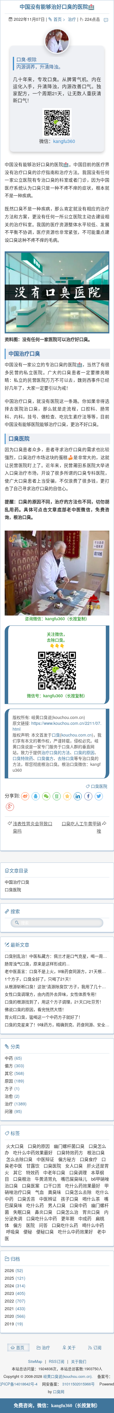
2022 (9, 1301)
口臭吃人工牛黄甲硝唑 (81, 827)
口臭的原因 (84, 752)
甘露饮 (32, 1166)
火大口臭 (15, 1146)
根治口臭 (96, 1152)
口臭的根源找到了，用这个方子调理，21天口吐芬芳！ (54, 1002)
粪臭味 (54, 1192)
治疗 (72, 19)
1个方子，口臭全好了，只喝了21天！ (39, 979)
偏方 (9, 1065)
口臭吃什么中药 (41, 1218)
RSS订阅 (56, 1361)
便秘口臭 (45, 1231)
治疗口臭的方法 (55, 752)
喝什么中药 (93, 1225)
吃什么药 (35, 1205)
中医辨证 (48, 1199)
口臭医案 (30, 1185)
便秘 (27, 1231)
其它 (9, 1073)
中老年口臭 (54, 1172)
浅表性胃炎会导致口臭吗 (32, 827)
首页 (57, 19)
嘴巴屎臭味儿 (74, 1179)
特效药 (32, 1172)
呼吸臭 (12, 1231)
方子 (9, 1088)
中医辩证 (45, 1159)
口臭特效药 (23, 758)
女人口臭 (74, 1166)
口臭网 (58, 1391)
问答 (9, 1111)
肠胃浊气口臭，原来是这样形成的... (37, 964)
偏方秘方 (67, 1159)
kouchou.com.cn (76, 735)
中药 (9, 1058)
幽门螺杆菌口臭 (69, 1146)
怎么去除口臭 (19, 1159)
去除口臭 (66, 758)
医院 (30, 1225)
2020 (9, 1316)
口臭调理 (78, 1172)
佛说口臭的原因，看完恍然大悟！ (35, 1009)
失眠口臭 (22, 1212)
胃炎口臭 (91, 1212)
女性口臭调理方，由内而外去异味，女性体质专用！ (52, 994)
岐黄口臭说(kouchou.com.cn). (68, 1376)
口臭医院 (99, 786)
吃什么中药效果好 (75, 1231)
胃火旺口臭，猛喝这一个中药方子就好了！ (43, 1017)
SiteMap (35, 1361)
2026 (9, 1270)
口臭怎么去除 (78, 1192)
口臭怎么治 (67, 1212)
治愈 (9, 1096)
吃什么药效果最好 (82, 1185)
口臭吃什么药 (65, 1225)
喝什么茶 (91, 1199)
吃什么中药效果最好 (33, 1152)
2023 (9, 1293)
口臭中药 (78, 1205)
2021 (9, 1308)
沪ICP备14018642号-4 (18, 1384)
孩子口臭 (69, 1199)
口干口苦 (52, 1185)
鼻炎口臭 (43, 1212)
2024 (9, 1285)
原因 (9, 1081)
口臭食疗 (88, 1159)
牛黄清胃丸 (46, 1179)
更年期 (67, 1218)
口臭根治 (22, 1179)
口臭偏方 (45, 758)
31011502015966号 (78, 1384)
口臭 (56, 735)
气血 (39, 1192)
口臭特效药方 (70, 1152)
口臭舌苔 (26, 1199)
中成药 (84, 1218)
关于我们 (78, 1361)
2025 (9, 1278)
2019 (9, 1324)
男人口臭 (56, 1205)
